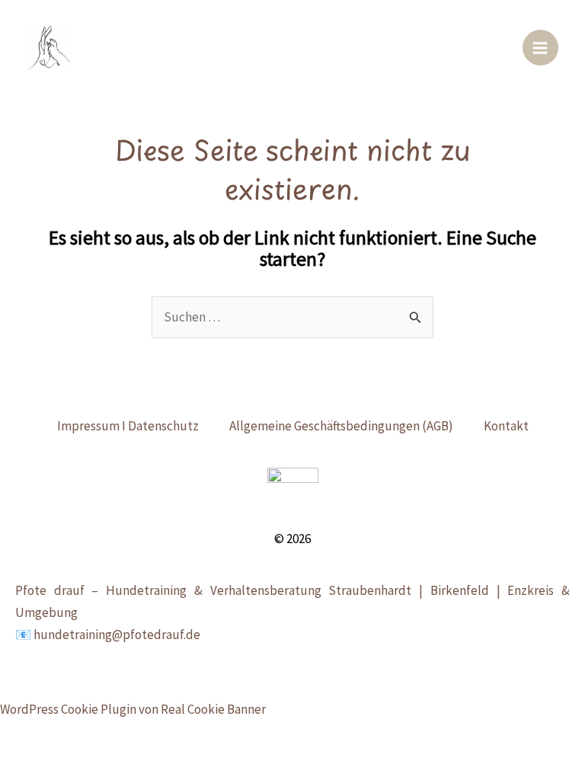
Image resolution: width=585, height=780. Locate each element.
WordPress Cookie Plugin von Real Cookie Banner (133, 709)
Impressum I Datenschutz (128, 425)
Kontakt (506, 425)
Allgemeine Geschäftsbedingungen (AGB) (341, 425)
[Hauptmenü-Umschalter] (541, 48)
